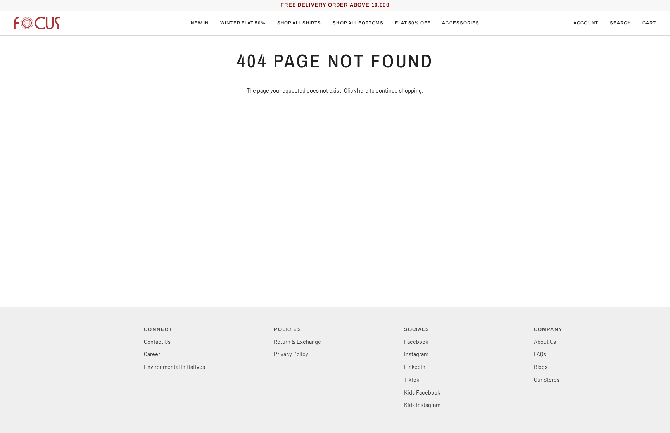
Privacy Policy (291, 353)
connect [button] (158, 329)
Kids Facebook (422, 392)
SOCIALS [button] (416, 329)
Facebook (416, 341)
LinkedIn (414, 366)
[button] (242, 23)
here (362, 90)
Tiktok (411, 379)
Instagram (416, 353)
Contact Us (157, 341)
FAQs (540, 353)
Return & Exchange (297, 341)
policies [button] (287, 329)
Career (152, 353)
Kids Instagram (422, 404)
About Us (545, 341)
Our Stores (546, 379)
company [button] (548, 329)
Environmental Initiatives (174, 366)
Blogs (540, 366)
